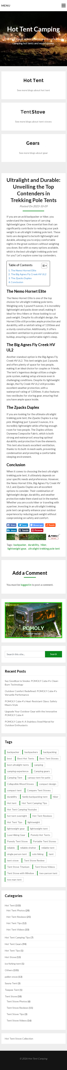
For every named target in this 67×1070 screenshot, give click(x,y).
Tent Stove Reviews (17, 1007)
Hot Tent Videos (16, 929)
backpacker (20, 544)
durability (33, 544)
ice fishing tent (13, 963)
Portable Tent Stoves (44, 841)
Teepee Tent (12, 989)
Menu (5, 5)
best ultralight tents (18, 764)
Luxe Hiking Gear (16, 834)
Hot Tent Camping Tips (34, 803)
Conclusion (17, 282)
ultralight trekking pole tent (44, 548)
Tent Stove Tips (15, 1014)
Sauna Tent (11, 983)
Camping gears (42, 771)
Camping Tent (14, 777)
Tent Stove (11, 996)
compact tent (14, 790)
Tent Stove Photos (17, 1001)
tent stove (13, 860)
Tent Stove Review (34, 860)
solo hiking (37, 854)
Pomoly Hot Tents (40, 834)
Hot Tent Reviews (42, 815)
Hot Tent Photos (16, 910)
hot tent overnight (17, 815)
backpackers (31, 752)
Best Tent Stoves (49, 758)
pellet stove (11, 976)
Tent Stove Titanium (18, 866)
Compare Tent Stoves (39, 790)
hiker (43, 544)
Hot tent (11, 803)
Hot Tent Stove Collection (19, 1038)
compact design (47, 783)
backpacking (50, 752)
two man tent (14, 879)
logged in (26, 584)
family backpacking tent (35, 796)
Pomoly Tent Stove (17, 841)
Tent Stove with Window (20, 873)
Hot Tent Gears (13, 944)
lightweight (34, 822)
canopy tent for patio (39, 777)
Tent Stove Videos (45, 866)
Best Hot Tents (25, 758)
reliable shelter (28, 847)
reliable (11, 847)
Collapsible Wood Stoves (20, 783)
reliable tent (47, 847)
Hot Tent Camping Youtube (22, 809)
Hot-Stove (10, 957)
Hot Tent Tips (14, 822)
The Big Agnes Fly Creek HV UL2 (28, 274)
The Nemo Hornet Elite (23, 270)
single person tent (17, 854)
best (9, 758)
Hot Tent (10, 905)
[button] (42, 266)
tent (51, 854)
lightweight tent (39, 828)
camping (38, 764)
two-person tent (48, 873)
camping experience (18, 771)
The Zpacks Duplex (21, 278)
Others (9, 970)
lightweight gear (16, 548)
